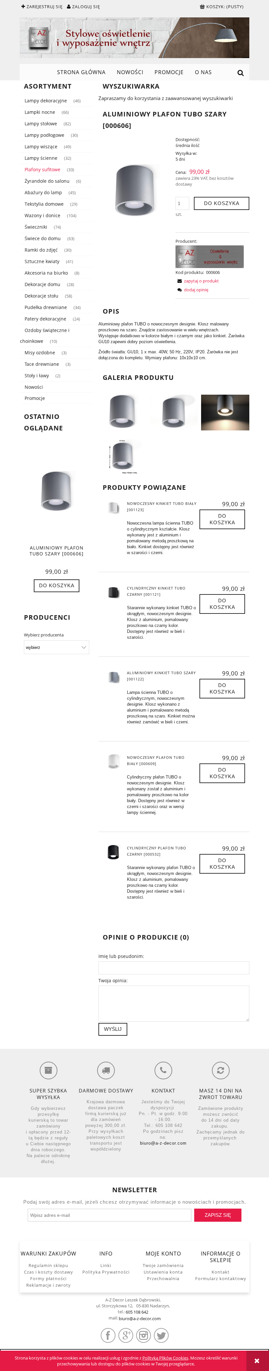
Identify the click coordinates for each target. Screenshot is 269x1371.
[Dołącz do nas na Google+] (125, 1335)
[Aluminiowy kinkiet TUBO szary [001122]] (113, 677)
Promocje (35, 398)
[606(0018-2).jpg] (174, 412)
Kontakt (221, 1272)
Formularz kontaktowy (220, 1278)
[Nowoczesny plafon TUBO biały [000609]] (113, 762)
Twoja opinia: (113, 980)
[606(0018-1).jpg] (122, 412)
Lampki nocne (40, 112)
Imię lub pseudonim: (121, 956)
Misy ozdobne (40, 352)
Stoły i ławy (37, 375)
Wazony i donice (42, 215)
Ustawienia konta (163, 1272)
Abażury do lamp (43, 192)
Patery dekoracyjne (45, 319)
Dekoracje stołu (41, 296)
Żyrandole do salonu (47, 181)
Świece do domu (43, 238)
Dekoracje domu (42, 284)
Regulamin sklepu (48, 1265)
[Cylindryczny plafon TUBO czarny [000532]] (113, 853)
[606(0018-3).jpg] (225, 412)
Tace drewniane (42, 364)
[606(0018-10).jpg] (122, 456)
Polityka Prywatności (106, 1272)
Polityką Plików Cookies (165, 1358)
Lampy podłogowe (44, 135)
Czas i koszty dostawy (48, 1272)
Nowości (34, 387)
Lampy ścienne (41, 158)
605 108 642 (137, 1312)
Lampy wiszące (41, 146)
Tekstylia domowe (44, 204)
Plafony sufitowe (42, 169)
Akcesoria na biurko (46, 273)
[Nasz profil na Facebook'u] (108, 1335)
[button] (197, 281)
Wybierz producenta (44, 635)
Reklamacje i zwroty (48, 1285)
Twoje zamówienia (163, 1265)
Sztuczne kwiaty (42, 261)
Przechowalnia (163, 1278)
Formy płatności (48, 1278)
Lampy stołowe (41, 123)
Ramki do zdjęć (41, 250)
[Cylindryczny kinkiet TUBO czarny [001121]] (113, 593)
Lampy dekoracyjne (46, 100)
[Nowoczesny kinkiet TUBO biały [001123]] (113, 508)
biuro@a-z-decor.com (163, 1143)
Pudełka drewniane (46, 307)
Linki (105, 1265)
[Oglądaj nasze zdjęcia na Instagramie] (143, 1335)
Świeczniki (36, 227)
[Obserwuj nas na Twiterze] (161, 1335)
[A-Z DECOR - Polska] (210, 256)
